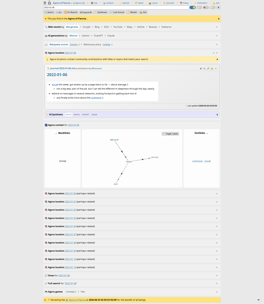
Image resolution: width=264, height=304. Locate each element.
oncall (55, 84)
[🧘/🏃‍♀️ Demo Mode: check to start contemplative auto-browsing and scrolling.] (199, 7)
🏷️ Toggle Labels (170, 134)
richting (106, 44)
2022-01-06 (64, 275)
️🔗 (208, 68)
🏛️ (66, 299)
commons (96, 97)
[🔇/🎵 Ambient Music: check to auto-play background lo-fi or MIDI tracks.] (206, 7)
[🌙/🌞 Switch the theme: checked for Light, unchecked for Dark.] (193, 7)
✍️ (212, 68)
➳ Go (59, 12)
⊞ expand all (85, 12)
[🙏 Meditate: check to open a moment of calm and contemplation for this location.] (213, 7)
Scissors (74, 44)
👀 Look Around (117, 12)
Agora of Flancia (77, 299)
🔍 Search (49, 12)
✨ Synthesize (100, 12)
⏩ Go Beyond (70, 12)
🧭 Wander (132, 12)
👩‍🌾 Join (143, 12)
